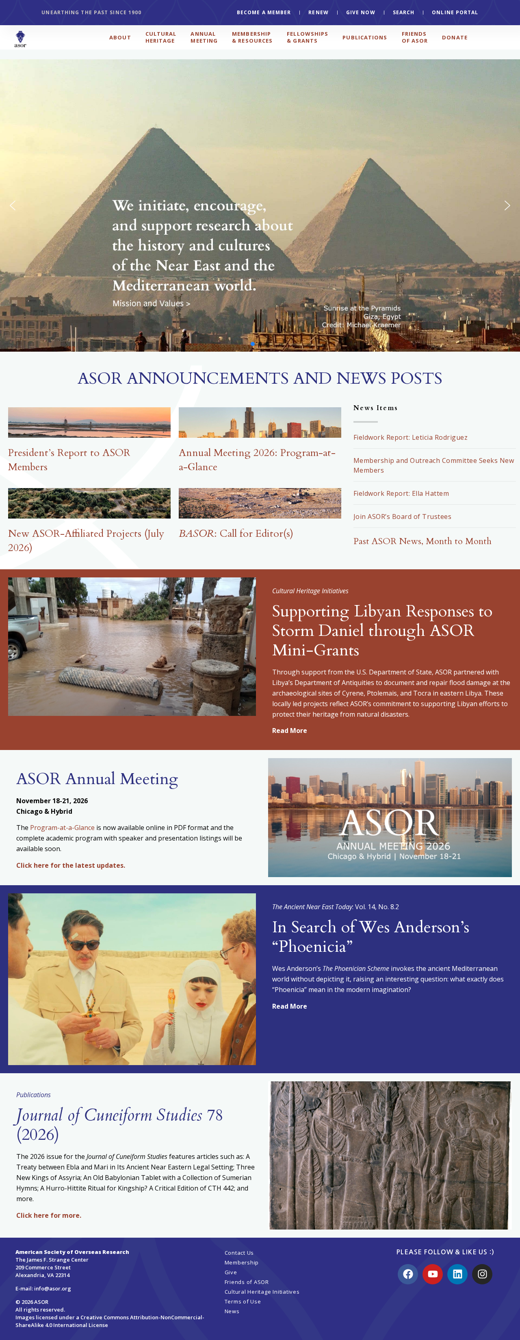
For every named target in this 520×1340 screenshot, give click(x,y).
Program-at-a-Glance (62, 827)
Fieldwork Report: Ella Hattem (401, 493)
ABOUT (120, 37)
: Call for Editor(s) (236, 533)
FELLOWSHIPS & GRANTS (307, 37)
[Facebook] (408, 1274)
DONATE (455, 37)
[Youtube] (432, 1274)
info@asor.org (52, 1288)
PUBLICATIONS (364, 37)
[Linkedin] (457, 1274)
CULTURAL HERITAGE (161, 37)
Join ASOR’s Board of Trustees (402, 516)
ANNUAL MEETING (204, 37)
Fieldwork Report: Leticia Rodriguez (410, 437)
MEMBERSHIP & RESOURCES (252, 37)
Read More (289, 730)
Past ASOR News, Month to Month (422, 541)
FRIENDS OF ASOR (415, 37)
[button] (260, 205)
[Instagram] (482, 1274)
